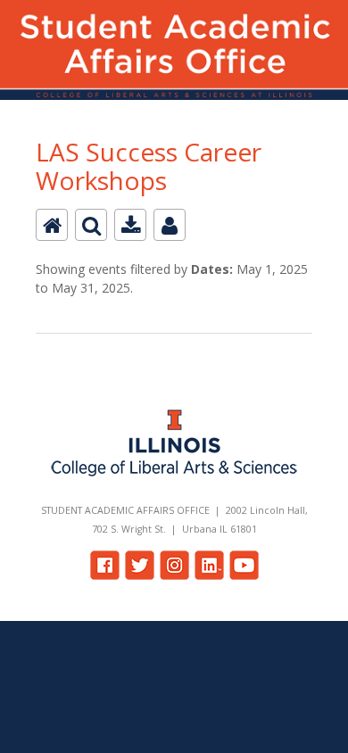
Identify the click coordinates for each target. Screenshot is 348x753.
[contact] (169, 225)
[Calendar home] (52, 225)
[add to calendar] (130, 225)
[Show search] (91, 225)
